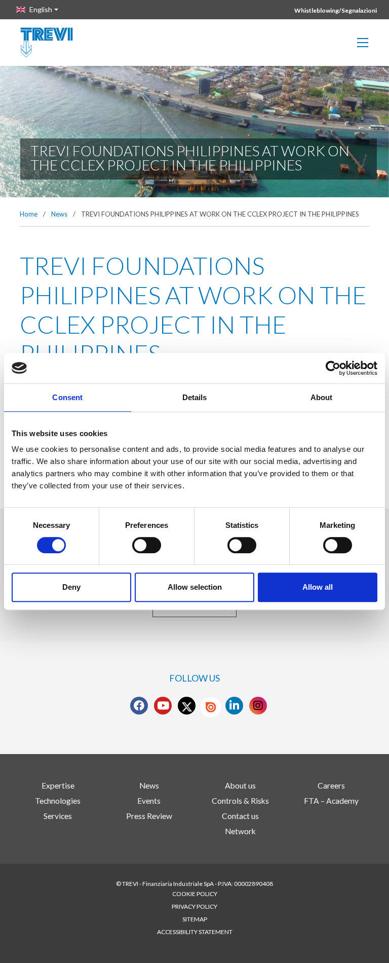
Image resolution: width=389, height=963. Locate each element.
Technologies (58, 800)
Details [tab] (194, 397)
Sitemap (194, 919)
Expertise (58, 785)
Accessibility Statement (194, 932)
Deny (71, 587)
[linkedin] (234, 705)
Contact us (240, 816)
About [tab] (321, 397)
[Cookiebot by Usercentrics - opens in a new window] (333, 368)
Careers (331, 785)
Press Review (149, 816)
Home (28, 214)
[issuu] (210, 707)
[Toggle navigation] (362, 43)
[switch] (146, 545)
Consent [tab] (67, 397)
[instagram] (258, 705)
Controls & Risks (240, 800)
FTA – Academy (331, 800)
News (59, 214)
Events (149, 800)
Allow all (317, 587)
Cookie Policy (194, 894)
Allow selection (195, 587)
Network (240, 831)
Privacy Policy (194, 906)
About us (240, 785)
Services (58, 816)
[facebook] (139, 705)
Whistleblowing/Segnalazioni (335, 10)
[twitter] (187, 705)
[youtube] (163, 705)
